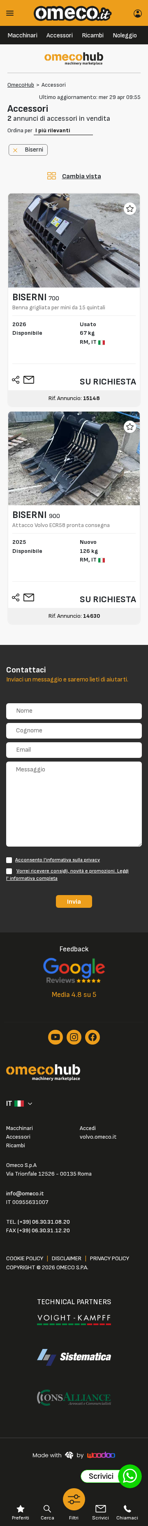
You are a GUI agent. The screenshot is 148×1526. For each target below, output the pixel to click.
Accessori (59, 35)
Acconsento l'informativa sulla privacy (57, 860)
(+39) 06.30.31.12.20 (43, 1230)
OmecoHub (20, 84)
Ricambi (93, 35)
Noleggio (125, 35)
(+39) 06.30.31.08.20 (44, 1221)
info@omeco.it (25, 1193)
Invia (74, 902)
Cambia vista (81, 176)
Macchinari (22, 35)
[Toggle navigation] (12, 13)
